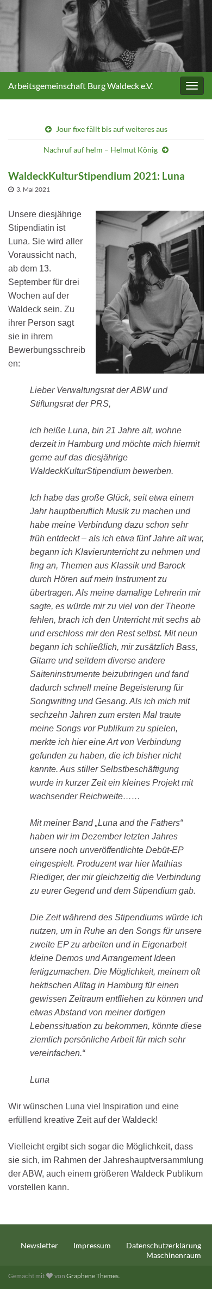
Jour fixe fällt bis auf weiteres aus (111, 129)
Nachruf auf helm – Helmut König (100, 149)
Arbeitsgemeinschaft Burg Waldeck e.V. (80, 85)
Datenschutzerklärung (163, 1245)
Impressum (92, 1245)
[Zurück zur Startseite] (106, 36)
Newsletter (39, 1245)
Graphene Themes (92, 1276)
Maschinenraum (173, 1255)
